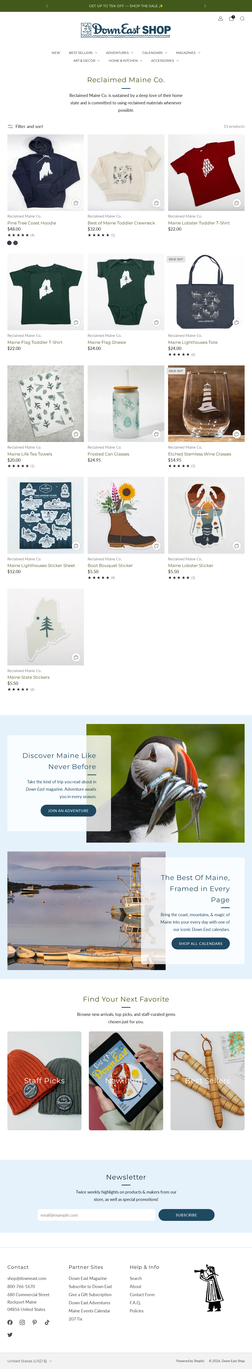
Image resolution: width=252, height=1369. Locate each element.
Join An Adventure (68, 810)
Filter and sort (29, 126)
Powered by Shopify (190, 1361)
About (135, 1286)
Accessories (162, 61)
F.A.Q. (135, 1302)
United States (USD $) (27, 1361)
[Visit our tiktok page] (47, 1322)
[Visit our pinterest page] (35, 1322)
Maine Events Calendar (89, 1310)
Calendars (152, 53)
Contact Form (142, 1294)
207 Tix (75, 1319)
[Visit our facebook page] (10, 1322)
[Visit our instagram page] (22, 1322)
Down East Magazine (88, 1278)
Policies (136, 1310)
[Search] (242, 18)
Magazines (186, 53)
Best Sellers (81, 53)
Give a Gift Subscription (90, 1294)
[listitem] (126, 6)
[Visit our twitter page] (10, 1335)
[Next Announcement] (205, 6)
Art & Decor (84, 61)
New (56, 53)
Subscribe (186, 1215)
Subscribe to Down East (90, 1286)
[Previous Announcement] (47, 6)
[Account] (220, 18)
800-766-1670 (21, 1286)
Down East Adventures (89, 1302)
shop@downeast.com (26, 1278)
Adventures (117, 53)
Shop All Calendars (200, 943)
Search (136, 1278)
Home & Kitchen (123, 61)
